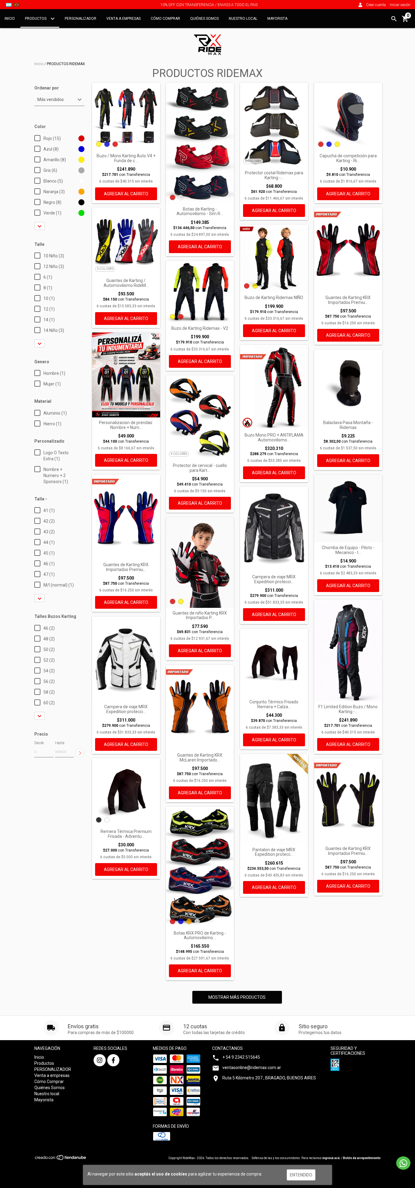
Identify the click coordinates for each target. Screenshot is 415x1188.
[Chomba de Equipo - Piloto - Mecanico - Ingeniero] (348, 509)
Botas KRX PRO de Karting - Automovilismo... (200, 935)
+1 (197, 921)
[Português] (16, 4)
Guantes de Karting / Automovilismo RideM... (126, 282)
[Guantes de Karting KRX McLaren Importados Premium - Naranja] (200, 707)
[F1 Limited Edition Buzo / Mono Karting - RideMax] (348, 651)
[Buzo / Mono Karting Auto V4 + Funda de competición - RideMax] (126, 117)
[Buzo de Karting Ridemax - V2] (200, 292)
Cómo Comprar (165, 18)
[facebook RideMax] (113, 1060)
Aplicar (79, 753)
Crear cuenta (376, 5)
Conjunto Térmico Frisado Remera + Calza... (273, 704)
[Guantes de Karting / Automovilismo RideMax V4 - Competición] (126, 241)
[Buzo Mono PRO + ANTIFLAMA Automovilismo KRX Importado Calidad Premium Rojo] (274, 387)
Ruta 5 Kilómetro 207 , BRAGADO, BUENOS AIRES (269, 1077)
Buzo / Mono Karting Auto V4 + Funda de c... (126, 158)
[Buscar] (394, 19)
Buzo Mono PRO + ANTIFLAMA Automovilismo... (274, 437)
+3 (181, 197)
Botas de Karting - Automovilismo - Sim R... (200, 211)
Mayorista (277, 18)
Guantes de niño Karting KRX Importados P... (200, 615)
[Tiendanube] (60, 1159)
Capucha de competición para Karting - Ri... (348, 158)
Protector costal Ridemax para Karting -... (274, 175)
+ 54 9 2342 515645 (241, 1057)
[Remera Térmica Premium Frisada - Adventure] (126, 792)
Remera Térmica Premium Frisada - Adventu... (126, 833)
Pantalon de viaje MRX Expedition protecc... (273, 852)
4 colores (179, 453)
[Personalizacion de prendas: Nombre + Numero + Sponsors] (126, 375)
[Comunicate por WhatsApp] (403, 1163)
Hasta (59, 743)
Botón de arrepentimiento (362, 1158)
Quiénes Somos (204, 18)
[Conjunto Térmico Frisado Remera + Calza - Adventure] (274, 663)
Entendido (301, 1174)
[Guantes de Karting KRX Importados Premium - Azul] (126, 517)
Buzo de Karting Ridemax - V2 (199, 328)
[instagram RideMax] (100, 1060)
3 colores (253, 161)
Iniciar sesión (400, 5)
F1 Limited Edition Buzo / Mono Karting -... (348, 709)
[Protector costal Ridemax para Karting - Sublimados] (274, 125)
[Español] (9, 4)
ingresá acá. (331, 1158)
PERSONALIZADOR (80, 18)
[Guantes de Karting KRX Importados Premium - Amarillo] (348, 801)
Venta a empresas (123, 18)
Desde (39, 743)
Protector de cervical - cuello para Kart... (200, 467)
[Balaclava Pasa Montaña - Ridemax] (348, 384)
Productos (36, 18)
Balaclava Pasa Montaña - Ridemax (348, 425)
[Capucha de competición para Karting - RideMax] (348, 117)
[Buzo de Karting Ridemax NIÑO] (274, 259)
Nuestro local (243, 18)
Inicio (10, 18)
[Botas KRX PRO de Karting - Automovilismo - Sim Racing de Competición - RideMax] (200, 867)
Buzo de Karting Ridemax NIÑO (274, 297)
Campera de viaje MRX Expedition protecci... (274, 579)
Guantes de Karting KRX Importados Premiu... (348, 300)
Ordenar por (46, 88)
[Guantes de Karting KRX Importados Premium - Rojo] (348, 250)
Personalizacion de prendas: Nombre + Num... (126, 425)
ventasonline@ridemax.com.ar (251, 1067)
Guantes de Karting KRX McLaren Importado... (199, 757)
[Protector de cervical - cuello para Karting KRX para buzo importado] (200, 418)
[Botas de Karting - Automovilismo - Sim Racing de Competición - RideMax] (200, 143)
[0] (405, 21)
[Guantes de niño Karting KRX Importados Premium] (200, 562)
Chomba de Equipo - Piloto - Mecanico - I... (348, 550)
